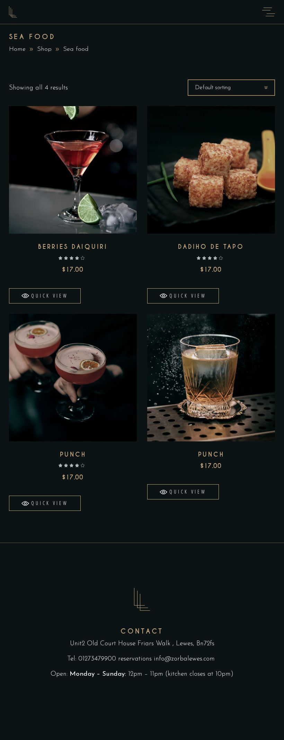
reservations (135, 659)
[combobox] (231, 87)
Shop (44, 49)
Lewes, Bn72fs (195, 643)
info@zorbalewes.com (185, 659)
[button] (45, 295)
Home (17, 49)
